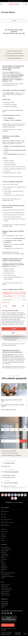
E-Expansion (3, 629)
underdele (14, 106)
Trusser (5, 516)
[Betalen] (14, 497)
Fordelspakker (6, 525)
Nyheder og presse (5, 574)
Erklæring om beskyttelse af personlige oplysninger (6, 633)
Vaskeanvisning (4, 555)
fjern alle (22, 33)
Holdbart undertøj (5, 584)
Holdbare (6, 268)
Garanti (3, 564)
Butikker (3, 557)
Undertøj (5, 429)
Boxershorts (6, 511)
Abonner (23, 441)
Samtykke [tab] (5, 305)
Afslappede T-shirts (9, 102)
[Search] (24, 4)
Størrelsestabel (4, 554)
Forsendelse (4, 559)
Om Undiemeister (5, 547)
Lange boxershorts (5, 591)
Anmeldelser (4, 566)
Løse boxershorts (7, 519)
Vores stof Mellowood (6, 549)
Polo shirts (3, 533)
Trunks (4, 514)
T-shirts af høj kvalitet (6, 589)
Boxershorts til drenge (8, 522)
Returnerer (3, 562)
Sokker (2, 538)
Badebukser (4, 536)
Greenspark (3, 569)
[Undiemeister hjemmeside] (14, 4)
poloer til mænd (13, 104)
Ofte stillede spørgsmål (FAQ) (8, 572)
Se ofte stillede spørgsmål (9, 475)
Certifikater (3, 552)
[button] (26, 4)
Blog (2, 571)
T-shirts (14, 429)
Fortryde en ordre (8, 625)
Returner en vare (7, 466)
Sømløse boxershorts (6, 588)
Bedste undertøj (5, 593)
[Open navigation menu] (1, 4)
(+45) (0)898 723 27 (6, 610)
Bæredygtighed (4, 550)
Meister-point (4, 567)
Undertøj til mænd (5, 595)
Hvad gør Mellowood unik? (9, 477)
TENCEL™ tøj (4, 586)
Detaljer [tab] (14, 305)
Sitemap (25, 633)
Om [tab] (23, 305)
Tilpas (13, 332)
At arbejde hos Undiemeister (7, 576)
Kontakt (5, 486)
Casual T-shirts (4, 531)
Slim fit (6, 212)
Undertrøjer (4, 529)
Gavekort (3, 540)
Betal (2, 561)
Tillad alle (14, 328)
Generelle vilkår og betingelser (18, 633)
